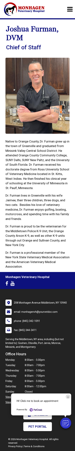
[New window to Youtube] (13, 284)
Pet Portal (37, 426)
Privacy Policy (15, 446)
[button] (65, 423)
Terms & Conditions (34, 446)
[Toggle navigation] (70, 9)
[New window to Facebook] (7, 284)
